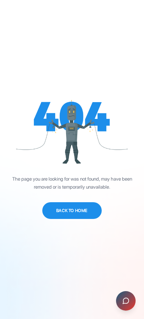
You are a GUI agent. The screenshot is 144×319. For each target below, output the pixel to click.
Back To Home (72, 210)
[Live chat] (126, 301)
